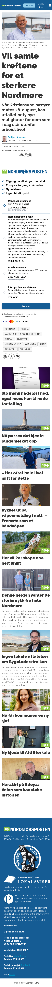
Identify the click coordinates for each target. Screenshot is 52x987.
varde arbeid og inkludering (22, 334)
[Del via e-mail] (30, 155)
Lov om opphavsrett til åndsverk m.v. (31, 914)
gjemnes (30, 344)
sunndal (25, 349)
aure (43, 344)
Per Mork (25, 965)
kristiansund (13, 344)
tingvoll (10, 349)
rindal (9, 339)
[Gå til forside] (11, 5)
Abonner (29, 5)
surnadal (11, 329)
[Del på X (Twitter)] (26, 155)
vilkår (12, 974)
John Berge (20, 956)
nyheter (22, 339)
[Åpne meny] (50, 5)
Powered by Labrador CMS (26, 983)
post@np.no (18, 931)
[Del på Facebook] (21, 155)
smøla (25, 329)
